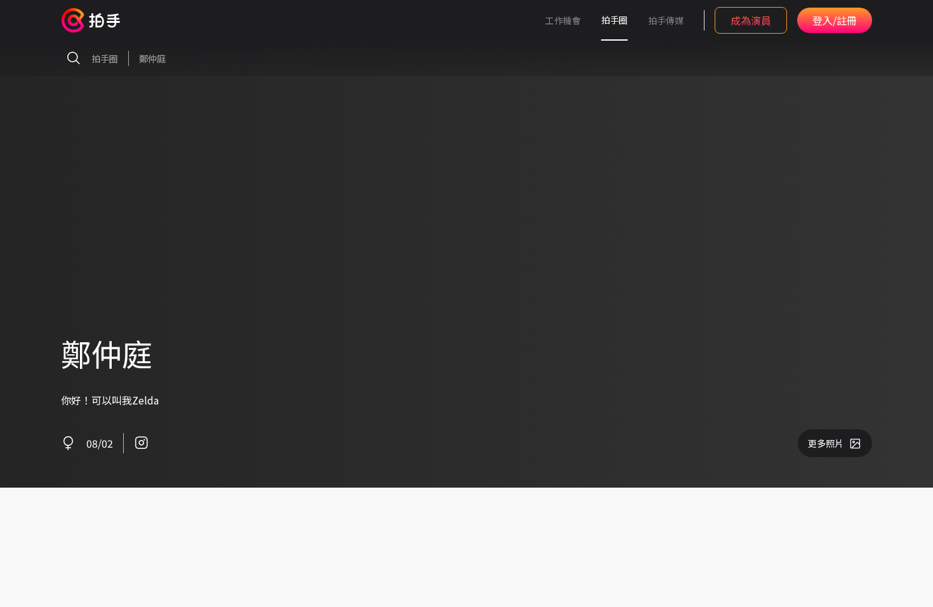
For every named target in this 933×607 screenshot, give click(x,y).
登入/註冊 (834, 20)
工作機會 (563, 20)
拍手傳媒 (666, 20)
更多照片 (826, 443)
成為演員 (751, 20)
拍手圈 (614, 19)
